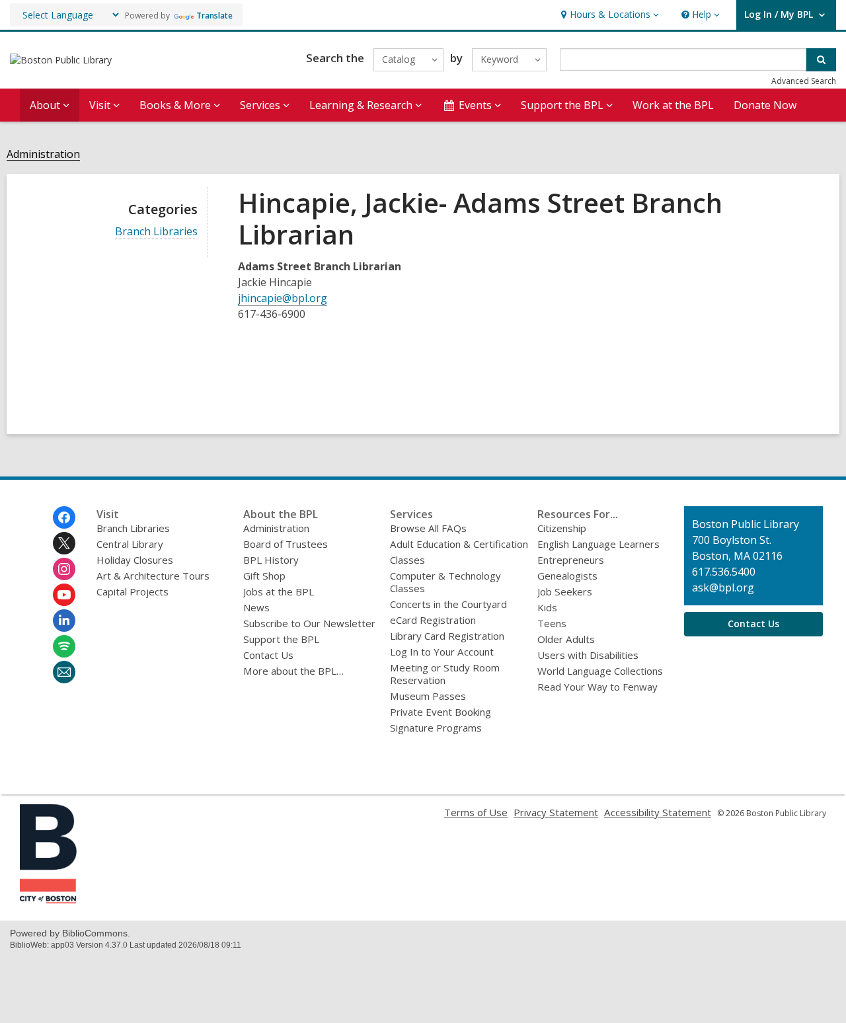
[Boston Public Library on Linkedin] (64, 620)
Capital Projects (132, 591)
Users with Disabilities (587, 655)
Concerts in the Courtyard (448, 604)
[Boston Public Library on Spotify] (64, 646)
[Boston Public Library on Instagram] (64, 569)
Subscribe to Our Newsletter (309, 623)
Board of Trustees (285, 543)
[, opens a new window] (48, 899)
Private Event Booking (440, 711)
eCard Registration (433, 619)
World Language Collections (600, 670)
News (256, 607)
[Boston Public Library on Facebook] (64, 517)
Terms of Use (476, 812)
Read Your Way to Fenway (597, 686)
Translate (214, 15)
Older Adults (566, 639)
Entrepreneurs (570, 559)
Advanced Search (803, 81)
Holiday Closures (134, 559)
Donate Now (765, 105)
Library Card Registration (447, 635)
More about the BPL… (293, 670)
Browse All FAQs (428, 528)
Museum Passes (428, 695)
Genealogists (567, 575)
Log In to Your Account (442, 651)
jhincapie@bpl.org (282, 298)
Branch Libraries (156, 231)
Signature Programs (436, 727)
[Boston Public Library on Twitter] (64, 543)
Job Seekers (564, 591)
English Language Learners (598, 543)
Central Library (129, 543)
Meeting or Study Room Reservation (445, 674)
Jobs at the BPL (278, 591)
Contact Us (268, 655)
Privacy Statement (556, 812)
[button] (608, 15)
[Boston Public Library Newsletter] (64, 672)
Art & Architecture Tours (153, 575)
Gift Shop (264, 575)
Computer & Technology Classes (445, 582)
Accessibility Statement (657, 812)
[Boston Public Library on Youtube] (64, 595)
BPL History (271, 559)
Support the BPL (281, 639)
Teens (551, 623)
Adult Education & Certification (459, 543)
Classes (407, 559)
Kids (547, 607)
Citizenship (561, 528)
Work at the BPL (673, 105)
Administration (43, 154)
